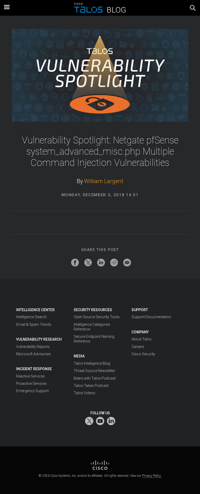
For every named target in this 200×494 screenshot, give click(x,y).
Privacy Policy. (151, 476)
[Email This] (127, 262)
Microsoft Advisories (33, 354)
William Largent (103, 181)
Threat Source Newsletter (94, 371)
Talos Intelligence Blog (92, 363)
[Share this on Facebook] (75, 262)
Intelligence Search (31, 317)
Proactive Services (31, 383)
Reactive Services (30, 376)
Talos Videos (84, 393)
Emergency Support (32, 391)
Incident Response (34, 369)
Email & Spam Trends (33, 324)
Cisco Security (143, 354)
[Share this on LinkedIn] (101, 262)
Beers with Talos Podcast (95, 378)
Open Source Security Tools (97, 317)
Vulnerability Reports (33, 347)
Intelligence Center (35, 310)
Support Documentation (151, 317)
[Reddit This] (114, 262)
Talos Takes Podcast (91, 385)
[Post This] (88, 262)
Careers (138, 347)
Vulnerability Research (39, 339)
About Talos (142, 339)
